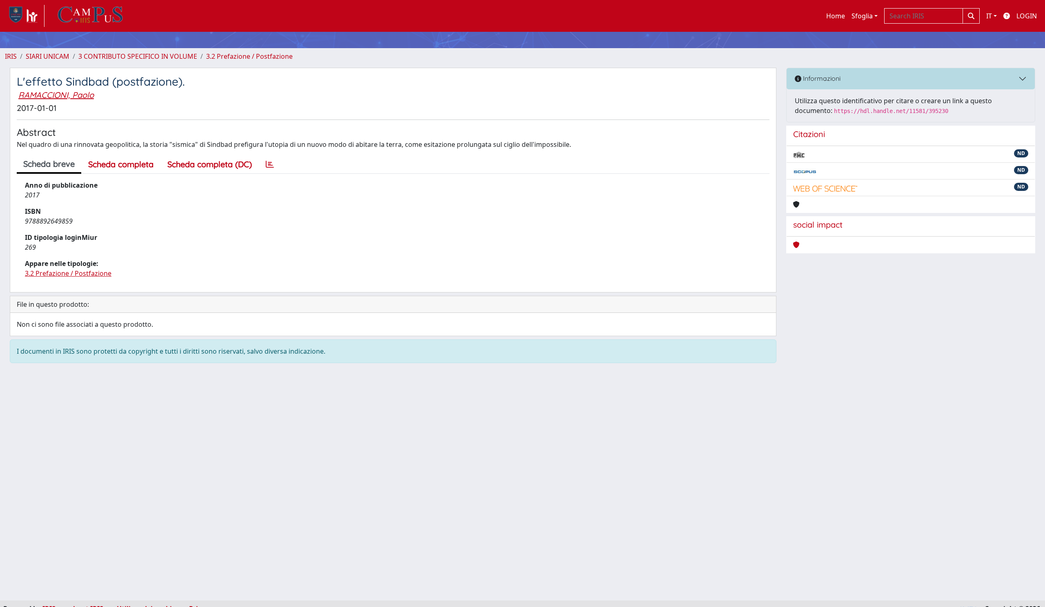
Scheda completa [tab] (120, 164)
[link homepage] (24, 16)
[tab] (270, 164)
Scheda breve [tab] (49, 164)
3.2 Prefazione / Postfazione (249, 56)
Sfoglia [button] (862, 15)
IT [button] (989, 15)
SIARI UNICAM (47, 56)
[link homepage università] (90, 16)
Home (835, 15)
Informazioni (820, 78)
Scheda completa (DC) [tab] (209, 164)
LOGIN (1026, 15)
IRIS (11, 56)
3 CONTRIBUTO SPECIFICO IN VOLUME (137, 56)
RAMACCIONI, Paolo (56, 95)
